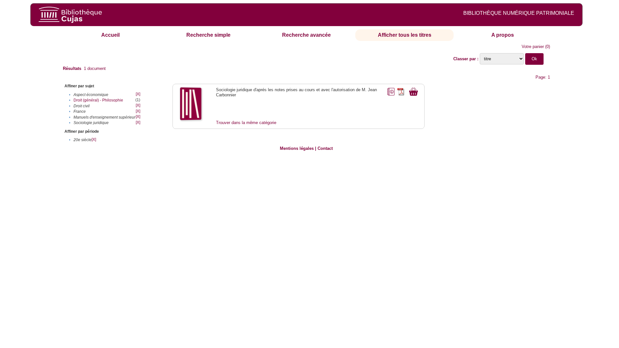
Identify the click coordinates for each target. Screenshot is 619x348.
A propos (502, 35)
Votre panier (533, 46)
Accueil (110, 35)
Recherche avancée (306, 35)
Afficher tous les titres (404, 35)
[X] (138, 94)
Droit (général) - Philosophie (98, 100)
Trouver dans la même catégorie (246, 122)
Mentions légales (297, 148)
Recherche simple (208, 35)
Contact (325, 148)
